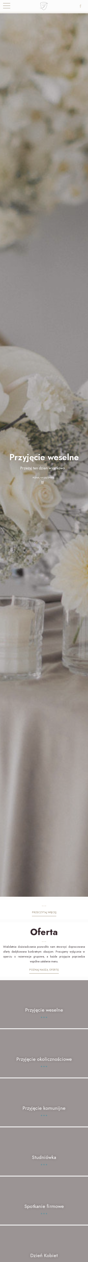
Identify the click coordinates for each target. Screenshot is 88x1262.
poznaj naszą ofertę (44, 970)
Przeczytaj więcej (44, 912)
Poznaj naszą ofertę (43, 477)
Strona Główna (44, 7)
